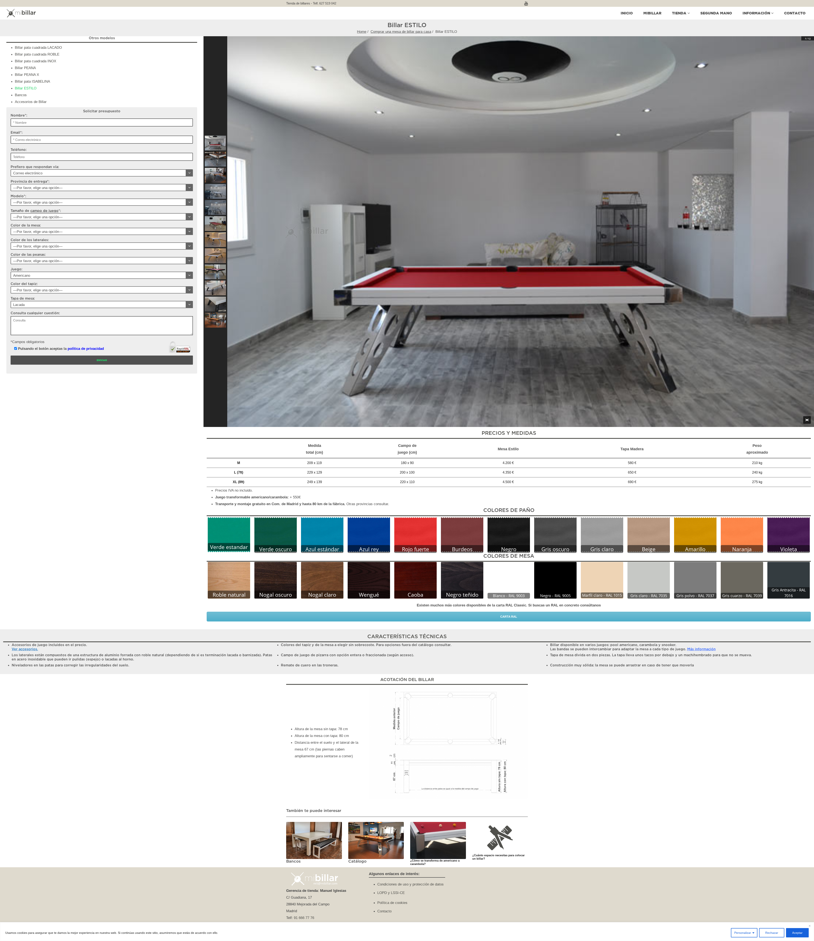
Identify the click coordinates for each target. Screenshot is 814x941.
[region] (407, 931)
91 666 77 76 (304, 918)
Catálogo (357, 861)
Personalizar (742, 932)
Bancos (21, 95)
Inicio (627, 13)
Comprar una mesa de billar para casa (401, 31)
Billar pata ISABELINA (32, 81)
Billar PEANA (25, 68)
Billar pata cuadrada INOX (35, 61)
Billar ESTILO (25, 88)
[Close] (809, 925)
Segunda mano (716, 13)
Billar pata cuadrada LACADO (38, 47)
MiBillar (652, 13)
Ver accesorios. (25, 649)
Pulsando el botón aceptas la (60, 348)
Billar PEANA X (27, 74)
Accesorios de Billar (31, 102)
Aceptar (797, 932)
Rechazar (771, 932)
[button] (215, 143)
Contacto (795, 13)
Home (361, 31)
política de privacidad (86, 348)
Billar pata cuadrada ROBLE (37, 54)
